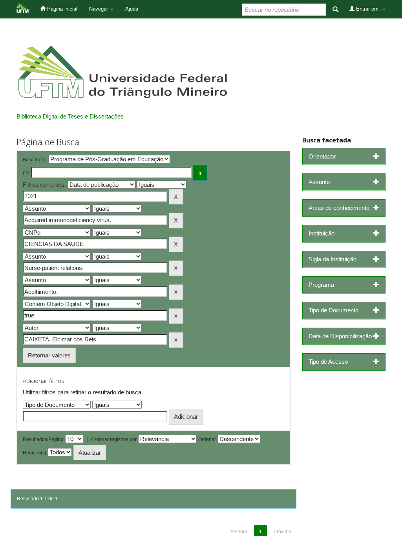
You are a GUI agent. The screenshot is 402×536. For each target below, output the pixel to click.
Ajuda (131, 9)
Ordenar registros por (114, 439)
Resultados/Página (43, 439)
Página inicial (61, 9)
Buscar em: (35, 159)
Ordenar (207, 439)
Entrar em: (368, 9)
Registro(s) (34, 453)
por (26, 172)
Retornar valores (49, 355)
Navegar (99, 9)
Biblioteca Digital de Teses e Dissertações (70, 116)
